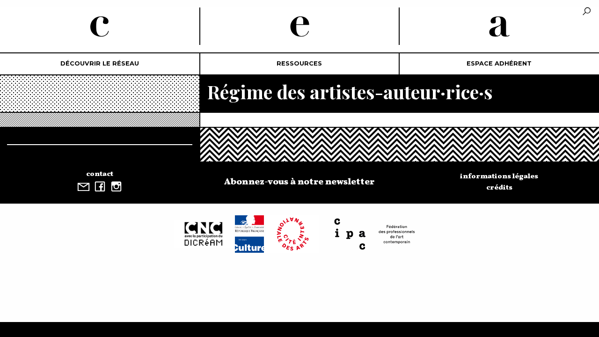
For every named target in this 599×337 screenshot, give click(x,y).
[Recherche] (586, 12)
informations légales (499, 176)
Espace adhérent (499, 63)
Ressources (299, 63)
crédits (499, 188)
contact (99, 174)
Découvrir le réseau (99, 63)
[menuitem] (100, 63)
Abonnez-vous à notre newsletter (299, 182)
